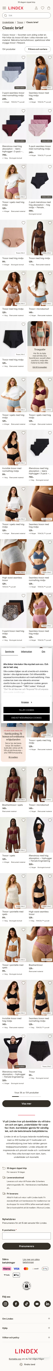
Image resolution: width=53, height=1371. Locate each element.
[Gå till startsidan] (15, 8)
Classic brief (32, 22)
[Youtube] (37, 1304)
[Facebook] (16, 1304)
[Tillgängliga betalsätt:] (26, 1272)
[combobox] (26, 15)
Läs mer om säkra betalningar (31, 1261)
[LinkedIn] (48, 1304)
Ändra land (29, 1364)
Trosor (20, 22)
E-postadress (9, 1230)
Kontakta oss (15, 1358)
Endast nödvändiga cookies (26, 717)
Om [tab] (43, 651)
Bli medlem (13, 757)
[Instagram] (5, 1304)
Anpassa (25, 702)
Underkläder (8, 22)
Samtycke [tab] (9, 651)
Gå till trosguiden (40, 367)
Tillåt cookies (26, 710)
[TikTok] (26, 1304)
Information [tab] (26, 651)
